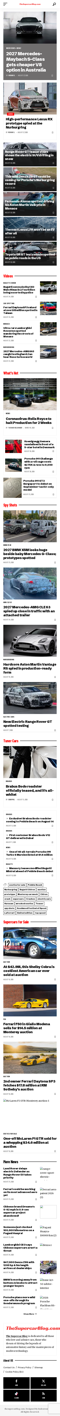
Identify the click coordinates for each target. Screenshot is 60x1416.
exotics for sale (17, 885)
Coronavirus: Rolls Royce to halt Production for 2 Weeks (29, 421)
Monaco (6, 324)
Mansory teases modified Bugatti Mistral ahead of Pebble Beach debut (29, 870)
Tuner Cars (10, 741)
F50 (4, 1019)
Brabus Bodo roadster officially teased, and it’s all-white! (30, 790)
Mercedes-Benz (13, 48)
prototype (9, 894)
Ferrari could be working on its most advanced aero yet (20, 1192)
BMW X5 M (7, 545)
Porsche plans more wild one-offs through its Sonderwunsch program (19, 1300)
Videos (8, 276)
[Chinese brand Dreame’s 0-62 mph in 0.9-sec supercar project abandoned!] (48, 1211)
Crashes (30, 899)
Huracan (8, 903)
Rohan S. (11, 75)
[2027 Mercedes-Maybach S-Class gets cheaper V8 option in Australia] (30, 28)
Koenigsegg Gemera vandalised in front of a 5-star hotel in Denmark (39, 444)
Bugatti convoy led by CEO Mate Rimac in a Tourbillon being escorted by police (19, 289)
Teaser (39, 903)
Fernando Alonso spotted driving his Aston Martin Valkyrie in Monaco (29, 205)
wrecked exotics (24, 903)
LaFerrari (9, 913)
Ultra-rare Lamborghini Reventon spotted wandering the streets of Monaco (18, 332)
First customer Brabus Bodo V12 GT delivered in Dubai (28, 836)
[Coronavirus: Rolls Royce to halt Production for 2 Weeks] (30, 394)
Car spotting (8, 303)
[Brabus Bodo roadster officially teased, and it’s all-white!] (30, 762)
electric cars (8, 717)
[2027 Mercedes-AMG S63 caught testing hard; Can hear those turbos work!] (48, 352)
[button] (6, 4)
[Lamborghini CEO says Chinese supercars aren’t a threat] (48, 1250)
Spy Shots (10, 505)
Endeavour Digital (46, 1409)
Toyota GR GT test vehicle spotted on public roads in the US (30, 256)
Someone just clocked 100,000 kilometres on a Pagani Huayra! (18, 1230)
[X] (43, 1383)
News (8, 413)
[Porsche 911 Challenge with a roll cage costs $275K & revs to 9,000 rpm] (13, 465)
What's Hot (10, 373)
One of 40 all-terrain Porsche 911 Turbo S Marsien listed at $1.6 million (29, 853)
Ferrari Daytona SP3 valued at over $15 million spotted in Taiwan (20, 310)
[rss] (43, 1396)
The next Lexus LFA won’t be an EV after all (30, 231)
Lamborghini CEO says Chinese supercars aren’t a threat (20, 1247)
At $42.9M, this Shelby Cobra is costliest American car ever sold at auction (28, 971)
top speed (40, 913)
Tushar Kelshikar (15, 427)
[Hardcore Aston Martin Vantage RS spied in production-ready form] (30, 641)
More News (10, 1162)
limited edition (24, 913)
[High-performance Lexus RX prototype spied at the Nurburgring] (30, 99)
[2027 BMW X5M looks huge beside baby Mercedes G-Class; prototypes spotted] (30, 526)
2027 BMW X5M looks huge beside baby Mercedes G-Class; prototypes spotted (29, 554)
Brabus (9, 781)
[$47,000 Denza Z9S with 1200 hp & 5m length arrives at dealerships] (48, 1267)
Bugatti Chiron (9, 283)
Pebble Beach (35, 885)
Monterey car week (28, 894)
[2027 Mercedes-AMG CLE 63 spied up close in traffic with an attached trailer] (30, 583)
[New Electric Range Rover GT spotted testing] (30, 698)
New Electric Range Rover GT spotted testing (27, 723)
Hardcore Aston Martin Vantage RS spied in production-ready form (29, 668)
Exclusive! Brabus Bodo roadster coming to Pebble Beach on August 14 (30, 820)
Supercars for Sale (16, 922)
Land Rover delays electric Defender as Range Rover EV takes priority (17, 1173)
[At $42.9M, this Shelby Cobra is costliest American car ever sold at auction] (30, 943)
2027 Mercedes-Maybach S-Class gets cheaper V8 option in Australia (26, 62)
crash (7, 899)
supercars (18, 899)
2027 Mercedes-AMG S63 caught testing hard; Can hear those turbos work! (18, 354)
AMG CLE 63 (7, 602)
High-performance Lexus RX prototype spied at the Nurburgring (29, 123)
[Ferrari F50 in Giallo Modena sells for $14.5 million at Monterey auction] (30, 1000)
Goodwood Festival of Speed (31, 908)
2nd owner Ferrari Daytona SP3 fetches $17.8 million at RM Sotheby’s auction (29, 1085)
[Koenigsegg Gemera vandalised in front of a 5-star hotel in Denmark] (13, 446)
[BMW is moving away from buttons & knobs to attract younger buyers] (48, 1285)
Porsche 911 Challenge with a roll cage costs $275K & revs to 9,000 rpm (38, 463)
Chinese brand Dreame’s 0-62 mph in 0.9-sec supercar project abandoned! (18, 1211)
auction (42, 889)
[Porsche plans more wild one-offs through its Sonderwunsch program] (48, 1302)
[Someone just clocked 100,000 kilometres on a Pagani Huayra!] (48, 1232)
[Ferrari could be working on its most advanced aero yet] (48, 1194)
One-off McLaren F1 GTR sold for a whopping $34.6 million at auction (30, 1142)
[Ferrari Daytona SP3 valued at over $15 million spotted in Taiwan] (48, 308)
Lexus (10, 114)
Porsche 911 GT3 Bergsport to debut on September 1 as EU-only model (38, 485)
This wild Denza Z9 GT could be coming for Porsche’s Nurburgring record (30, 180)
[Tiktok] (16, 1396)
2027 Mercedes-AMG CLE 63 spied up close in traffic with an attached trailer (29, 611)
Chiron (44, 894)
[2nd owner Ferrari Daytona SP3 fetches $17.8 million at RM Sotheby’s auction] (30, 1058)
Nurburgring (8, 347)
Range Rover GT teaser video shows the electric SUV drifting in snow (29, 155)
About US (8, 1360)
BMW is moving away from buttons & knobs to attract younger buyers (20, 1282)
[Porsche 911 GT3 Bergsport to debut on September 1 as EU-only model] (12, 488)
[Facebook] (16, 1383)
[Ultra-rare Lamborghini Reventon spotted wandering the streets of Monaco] (48, 329)
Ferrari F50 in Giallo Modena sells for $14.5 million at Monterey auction (26, 1028)
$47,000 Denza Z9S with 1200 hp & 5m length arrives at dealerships (18, 1265)
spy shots (9, 908)
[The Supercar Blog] (30, 4)
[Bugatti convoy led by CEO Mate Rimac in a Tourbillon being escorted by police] (48, 288)
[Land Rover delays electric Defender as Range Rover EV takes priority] (48, 1173)
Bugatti (9, 864)
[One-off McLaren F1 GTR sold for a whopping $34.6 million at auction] (30, 1115)
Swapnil (11, 799)
